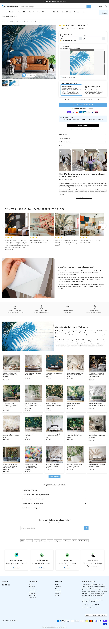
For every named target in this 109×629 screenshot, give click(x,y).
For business (104, 12)
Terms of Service (33, 588)
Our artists (58, 591)
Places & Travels (66, 11)
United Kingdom (99, 615)
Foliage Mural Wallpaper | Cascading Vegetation (53, 434)
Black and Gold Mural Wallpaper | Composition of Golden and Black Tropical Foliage (97, 374)
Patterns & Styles (21, 11)
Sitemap (57, 595)
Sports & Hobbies (54, 11)
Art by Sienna (6, 469)
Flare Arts (91, 377)
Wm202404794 (83, 541)
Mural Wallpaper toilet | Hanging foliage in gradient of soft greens (33, 405)
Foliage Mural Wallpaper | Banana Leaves (74, 404)
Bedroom (29, 541)
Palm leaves (67, 541)
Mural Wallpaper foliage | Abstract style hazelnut (53, 465)
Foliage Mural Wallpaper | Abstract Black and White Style (97, 404)
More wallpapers (54, 476)
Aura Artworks (28, 469)
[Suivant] (104, 225)
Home (3, 21)
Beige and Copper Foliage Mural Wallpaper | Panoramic (11, 434)
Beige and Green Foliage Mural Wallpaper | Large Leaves (75, 373)
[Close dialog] (107, 627)
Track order (58, 586)
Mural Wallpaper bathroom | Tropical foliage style (74, 465)
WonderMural (69, 179)
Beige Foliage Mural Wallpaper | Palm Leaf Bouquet (97, 465)
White (74, 541)
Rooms (76, 11)
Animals (11, 11)
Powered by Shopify (6, 622)
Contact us (58, 593)
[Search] (88, 6)
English (87, 615)
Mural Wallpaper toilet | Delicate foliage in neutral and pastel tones (97, 435)
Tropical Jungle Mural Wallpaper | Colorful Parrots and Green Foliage (11, 405)
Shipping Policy (32, 593)
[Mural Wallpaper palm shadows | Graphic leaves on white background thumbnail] (5, 83)
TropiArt (5, 408)
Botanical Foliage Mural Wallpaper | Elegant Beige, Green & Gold (10, 374)
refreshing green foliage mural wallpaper (76, 341)
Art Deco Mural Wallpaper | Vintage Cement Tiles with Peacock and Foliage (10, 466)
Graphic (36, 541)
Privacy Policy (32, 595)
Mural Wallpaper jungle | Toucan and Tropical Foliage (74, 434)
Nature (4, 11)
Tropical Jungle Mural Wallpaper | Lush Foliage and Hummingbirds (53, 405)
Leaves (50, 541)
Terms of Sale (32, 591)
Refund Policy (32, 597)
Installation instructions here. (84, 198)
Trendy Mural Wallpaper (8, 16)
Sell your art (58, 588)
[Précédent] (5, 225)
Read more (61, 194)
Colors (83, 11)
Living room (57, 541)
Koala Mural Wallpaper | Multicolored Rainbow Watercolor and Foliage (31, 466)
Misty (4, 377)
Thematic (31, 11)
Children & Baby (41, 11)
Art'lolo (69, 437)
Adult (22, 541)
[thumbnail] (14, 83)
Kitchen (43, 541)
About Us (31, 584)
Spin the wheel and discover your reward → (54, 627)
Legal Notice (32, 586)
